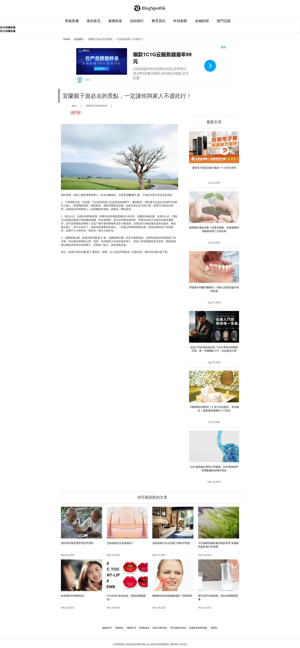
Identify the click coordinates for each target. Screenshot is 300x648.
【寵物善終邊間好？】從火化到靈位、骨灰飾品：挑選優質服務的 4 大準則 (214, 409)
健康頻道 (115, 21)
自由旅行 (137, 21)
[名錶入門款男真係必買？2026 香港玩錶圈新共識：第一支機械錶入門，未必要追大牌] (214, 327)
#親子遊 (75, 113)
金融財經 (202, 21)
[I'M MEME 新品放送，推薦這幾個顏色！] (127, 575)
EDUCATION (160, 628)
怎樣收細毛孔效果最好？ (120, 543)
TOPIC (214, 628)
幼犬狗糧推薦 (7, 27)
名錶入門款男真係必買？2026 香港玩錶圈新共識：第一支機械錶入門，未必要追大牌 (214, 349)
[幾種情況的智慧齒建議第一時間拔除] (172, 575)
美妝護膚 (72, 21)
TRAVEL (119, 628)
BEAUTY (107, 628)
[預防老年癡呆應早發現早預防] (81, 522)
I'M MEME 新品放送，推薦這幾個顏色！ (126, 598)
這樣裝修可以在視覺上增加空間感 (171, 543)
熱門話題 (224, 21)
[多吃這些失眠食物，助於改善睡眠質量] (218, 575)
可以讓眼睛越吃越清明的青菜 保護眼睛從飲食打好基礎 (218, 545)
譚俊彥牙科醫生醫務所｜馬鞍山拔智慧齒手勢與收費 (214, 289)
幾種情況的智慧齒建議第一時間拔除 (172, 596)
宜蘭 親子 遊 (133, 195)
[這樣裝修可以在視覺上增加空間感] (172, 522)
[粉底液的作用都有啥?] (81, 575)
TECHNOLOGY (178, 628)
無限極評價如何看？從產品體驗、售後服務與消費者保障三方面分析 (214, 230)
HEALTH (131, 628)
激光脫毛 (93, 21)
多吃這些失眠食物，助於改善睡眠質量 (218, 598)
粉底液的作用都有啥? (73, 596)
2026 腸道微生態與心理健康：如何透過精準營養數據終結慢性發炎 (214, 469)
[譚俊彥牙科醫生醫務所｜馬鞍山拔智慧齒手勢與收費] (214, 267)
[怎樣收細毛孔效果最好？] (127, 522)
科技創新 (180, 21)
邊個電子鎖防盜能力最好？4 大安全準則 (214, 168)
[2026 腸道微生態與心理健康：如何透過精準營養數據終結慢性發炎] (214, 446)
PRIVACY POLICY (179, 644)
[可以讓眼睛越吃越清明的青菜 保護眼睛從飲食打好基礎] (218, 522)
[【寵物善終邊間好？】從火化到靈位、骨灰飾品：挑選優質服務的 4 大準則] (214, 386)
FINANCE (144, 628)
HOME (66, 39)
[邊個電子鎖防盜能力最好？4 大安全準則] (214, 147)
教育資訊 (159, 21)
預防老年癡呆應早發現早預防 (77, 543)
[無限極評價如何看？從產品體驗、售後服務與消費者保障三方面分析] (214, 207)
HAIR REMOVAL (198, 628)
